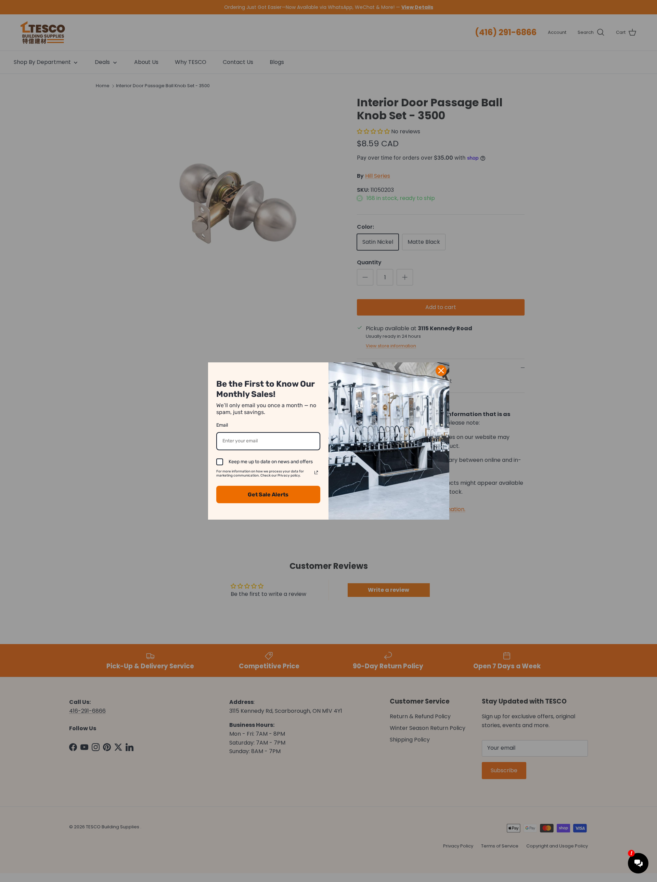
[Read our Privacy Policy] (316, 472)
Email (222, 425)
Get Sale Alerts (268, 494)
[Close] (441, 370)
